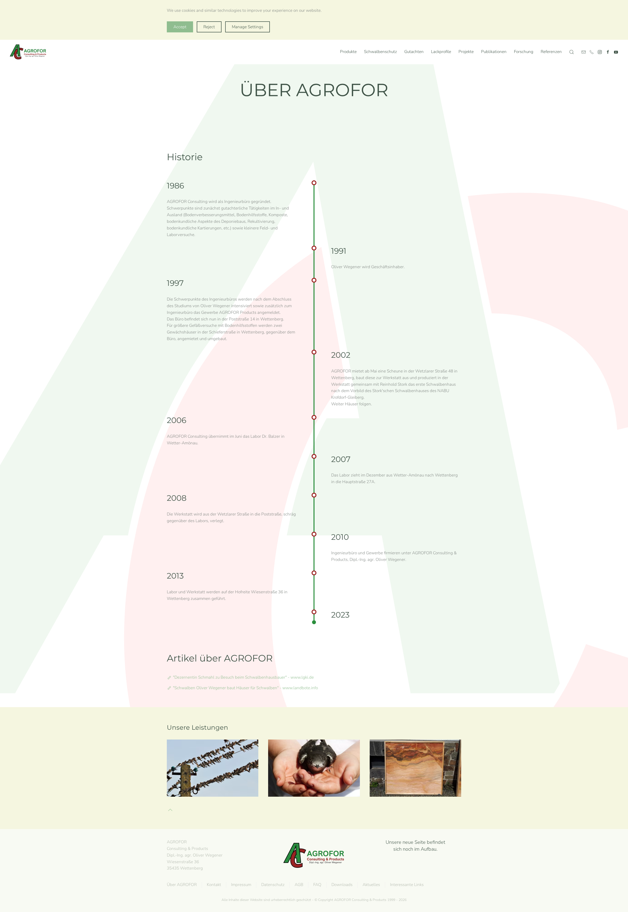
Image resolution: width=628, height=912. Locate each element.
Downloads (342, 884)
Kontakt (214, 884)
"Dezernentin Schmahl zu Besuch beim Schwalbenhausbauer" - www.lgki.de (243, 677)
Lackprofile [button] (441, 51)
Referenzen (551, 51)
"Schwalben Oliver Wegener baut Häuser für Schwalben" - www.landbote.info (245, 688)
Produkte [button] (348, 51)
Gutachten (414, 51)
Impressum (241, 884)
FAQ (317, 884)
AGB (299, 884)
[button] (571, 52)
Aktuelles (371, 884)
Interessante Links (407, 884)
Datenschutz (273, 884)
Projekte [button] (466, 51)
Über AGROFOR (182, 884)
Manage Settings (247, 27)
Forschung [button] (523, 51)
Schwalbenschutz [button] (380, 51)
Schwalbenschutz (213, 768)
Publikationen (494, 51)
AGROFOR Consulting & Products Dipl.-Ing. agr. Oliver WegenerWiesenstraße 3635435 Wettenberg (194, 855)
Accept (179, 27)
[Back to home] (29, 52)
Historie (185, 157)
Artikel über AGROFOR (220, 658)
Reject (209, 27)
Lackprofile (415, 768)
